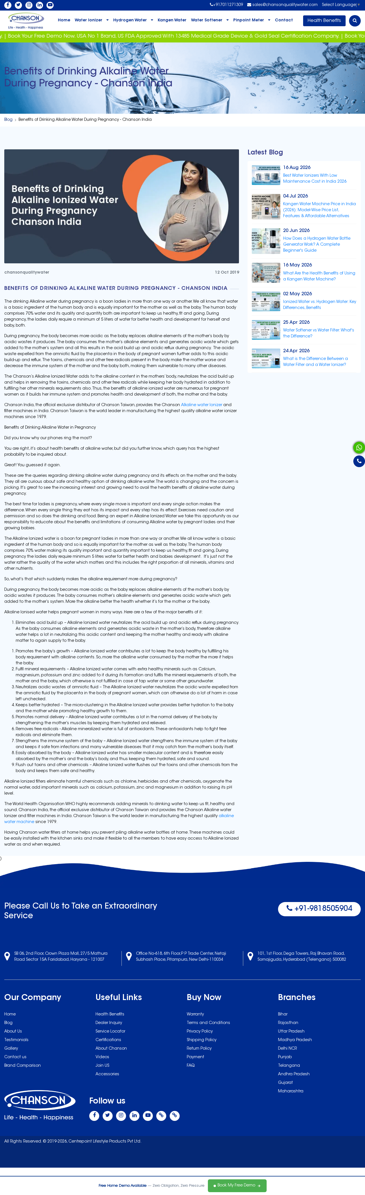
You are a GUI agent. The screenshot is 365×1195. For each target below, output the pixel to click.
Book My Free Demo (236, 1186)
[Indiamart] (161, 1116)
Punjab (285, 1057)
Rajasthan (288, 1023)
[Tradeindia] (175, 1116)
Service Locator (110, 1032)
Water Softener (206, 21)
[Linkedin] (39, 5)
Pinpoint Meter (248, 21)
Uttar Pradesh (291, 1032)
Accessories (107, 1074)
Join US (102, 1066)
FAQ (191, 1066)
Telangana (289, 1066)
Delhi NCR (287, 1049)
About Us (13, 1032)
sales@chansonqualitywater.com (284, 5)
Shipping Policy (201, 1040)
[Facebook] (7, 5)
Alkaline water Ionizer (201, 405)
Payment (195, 1057)
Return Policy (199, 1049)
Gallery (11, 1049)
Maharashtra (290, 1092)
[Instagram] (29, 5)
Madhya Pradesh (295, 1040)
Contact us (15, 1057)
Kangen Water (172, 21)
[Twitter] (18, 5)
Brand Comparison (22, 1066)
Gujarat (285, 1083)
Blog (8, 120)
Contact (284, 21)
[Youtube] (50, 5)
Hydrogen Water (130, 21)
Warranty (195, 1015)
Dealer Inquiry (109, 1023)
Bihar (282, 1015)
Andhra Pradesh (294, 1074)
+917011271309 (228, 5)
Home (64, 21)
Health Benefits (324, 21)
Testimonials (16, 1040)
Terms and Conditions (208, 1023)
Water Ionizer (88, 21)
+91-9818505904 (322, 909)
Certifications (108, 1040)
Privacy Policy (200, 1032)
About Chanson (111, 1049)
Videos (102, 1057)
